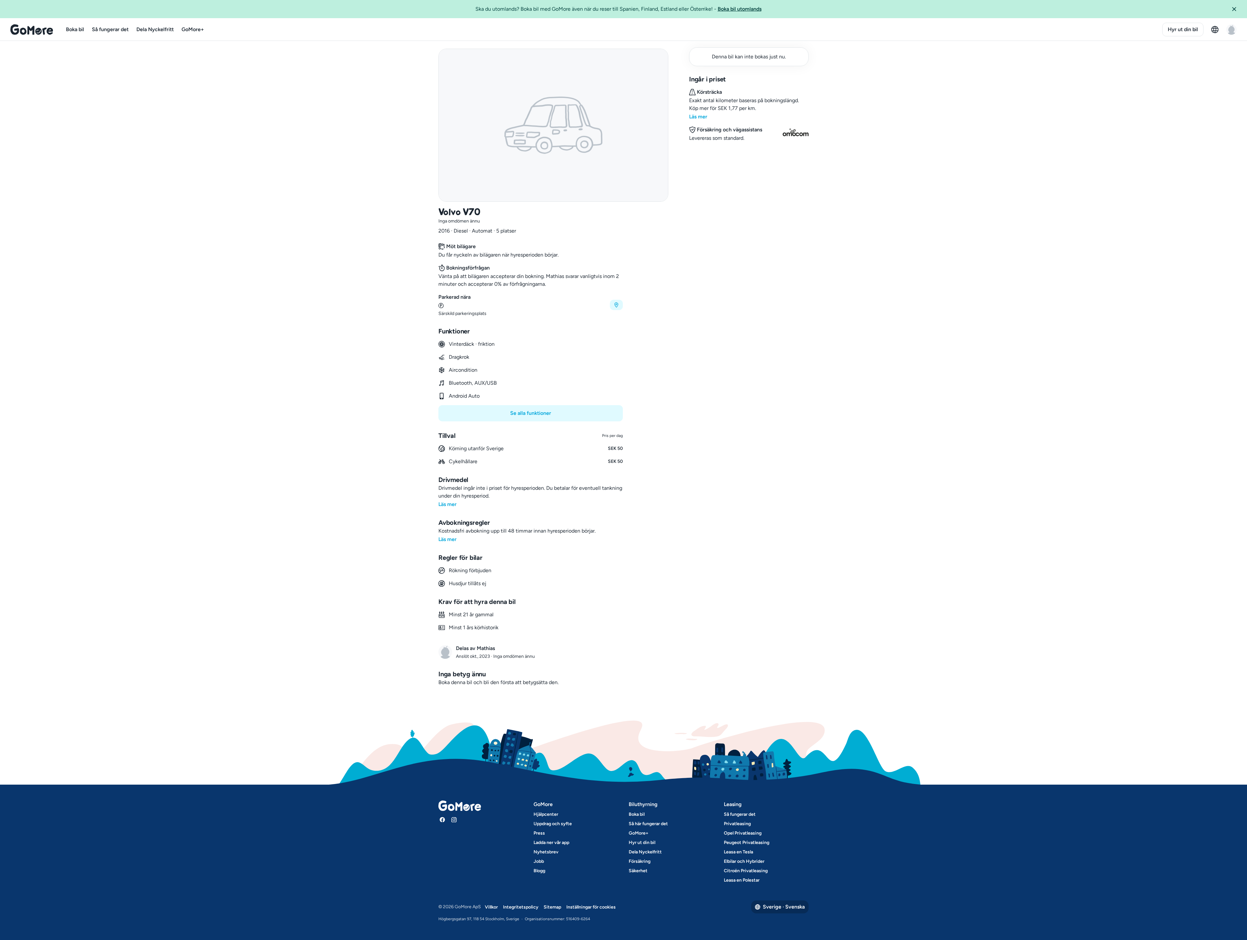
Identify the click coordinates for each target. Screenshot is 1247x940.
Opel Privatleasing (743, 833)
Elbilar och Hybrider (744, 861)
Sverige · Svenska (784, 907)
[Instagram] (454, 820)
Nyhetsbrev (546, 852)
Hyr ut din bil (1183, 29)
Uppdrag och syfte (553, 823)
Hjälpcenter (546, 814)
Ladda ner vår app (551, 842)
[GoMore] (31, 29)
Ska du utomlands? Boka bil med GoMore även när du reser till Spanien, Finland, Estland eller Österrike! (618, 9)
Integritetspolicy (520, 907)
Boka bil (75, 29)
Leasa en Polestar (742, 880)
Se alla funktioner (530, 413)
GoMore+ (193, 29)
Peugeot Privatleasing (746, 842)
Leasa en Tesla (738, 852)
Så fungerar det (110, 29)
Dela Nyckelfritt (155, 29)
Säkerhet (638, 871)
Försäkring (639, 861)
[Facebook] (442, 820)
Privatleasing (737, 823)
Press (539, 833)
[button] (1236, 9)
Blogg (539, 871)
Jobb (539, 861)
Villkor (491, 907)
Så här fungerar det (648, 823)
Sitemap (552, 907)
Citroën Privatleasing (746, 871)
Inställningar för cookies (591, 907)
